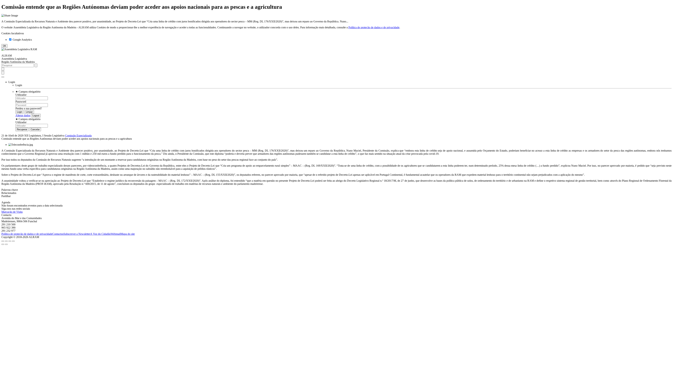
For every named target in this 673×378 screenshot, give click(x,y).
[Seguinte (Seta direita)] (6, 244)
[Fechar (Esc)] (2, 241)
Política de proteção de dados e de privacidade (373, 27)
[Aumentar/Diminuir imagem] (13, 241)
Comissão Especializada (78, 135)
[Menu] (2, 77)
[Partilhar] (6, 241)
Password (20, 101)
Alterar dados (22, 115)
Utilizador (20, 94)
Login (18, 85)
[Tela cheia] (9, 241)
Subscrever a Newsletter (76, 233)
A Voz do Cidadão (100, 233)
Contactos (57, 233)
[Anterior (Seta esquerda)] (2, 244)
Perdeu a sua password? (28, 108)
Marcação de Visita (12, 211)
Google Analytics (22, 39)
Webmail (116, 233)
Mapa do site (128, 233)
